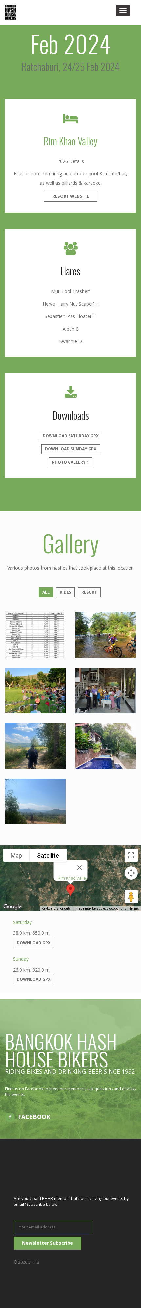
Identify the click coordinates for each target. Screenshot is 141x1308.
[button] (70, 890)
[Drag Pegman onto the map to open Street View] (131, 896)
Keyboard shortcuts (56, 908)
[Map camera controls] (131, 873)
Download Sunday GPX (70, 449)
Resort (89, 592)
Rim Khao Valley (70, 140)
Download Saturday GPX (71, 436)
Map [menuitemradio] (16, 855)
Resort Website (70, 196)
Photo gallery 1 (70, 462)
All (46, 592)
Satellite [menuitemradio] (48, 855)
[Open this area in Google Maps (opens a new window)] (12, 907)
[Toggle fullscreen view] (131, 855)
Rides (65, 592)
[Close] (80, 868)
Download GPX (33, 943)
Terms (134, 908)
